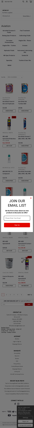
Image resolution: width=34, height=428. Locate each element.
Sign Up (17, 225)
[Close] (31, 198)
